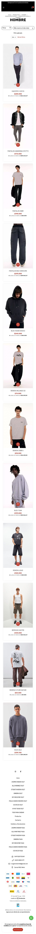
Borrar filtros (21, 37)
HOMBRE (24, 14)
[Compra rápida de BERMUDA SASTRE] (18, 624)
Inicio (9, 14)
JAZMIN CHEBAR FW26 (18, 828)
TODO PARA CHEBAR (18, 812)
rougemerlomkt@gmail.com (19, 864)
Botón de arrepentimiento (22, 912)
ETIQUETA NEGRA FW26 (18, 835)
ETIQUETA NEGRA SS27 (18, 789)
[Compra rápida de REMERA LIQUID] (18, 564)
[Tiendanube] (18, 898)
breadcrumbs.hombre (11, 16)
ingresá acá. (10, 912)
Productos (18, 816)
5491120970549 (19, 856)
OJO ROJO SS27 (18, 805)
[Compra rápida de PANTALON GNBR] (18, 205)
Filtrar (4, 28)
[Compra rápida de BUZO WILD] (18, 744)
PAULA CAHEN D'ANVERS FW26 (18, 847)
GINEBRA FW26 (18, 839)
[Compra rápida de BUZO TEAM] (18, 504)
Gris (13, 37)
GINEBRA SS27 (18, 793)
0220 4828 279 (19, 860)
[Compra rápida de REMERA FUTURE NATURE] (18, 684)
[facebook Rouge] (20, 771)
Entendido (18, 929)
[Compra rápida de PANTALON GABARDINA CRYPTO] (18, 145)
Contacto (18, 820)
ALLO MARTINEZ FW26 (18, 831)
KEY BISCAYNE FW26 (18, 843)
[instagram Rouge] (15, 771)
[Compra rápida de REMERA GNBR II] (18, 444)
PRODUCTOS (16, 14)
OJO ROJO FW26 (18, 851)
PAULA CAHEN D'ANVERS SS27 (18, 801)
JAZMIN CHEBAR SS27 (18, 782)
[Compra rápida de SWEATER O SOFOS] (18, 85)
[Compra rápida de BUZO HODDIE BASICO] (18, 324)
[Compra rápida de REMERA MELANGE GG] (18, 384)
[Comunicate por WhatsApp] (31, 918)
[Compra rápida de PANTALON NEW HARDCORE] (18, 265)
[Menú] (3, 7)
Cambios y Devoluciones (18, 824)
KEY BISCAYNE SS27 (18, 797)
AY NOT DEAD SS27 (18, 809)
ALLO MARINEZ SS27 (18, 786)
